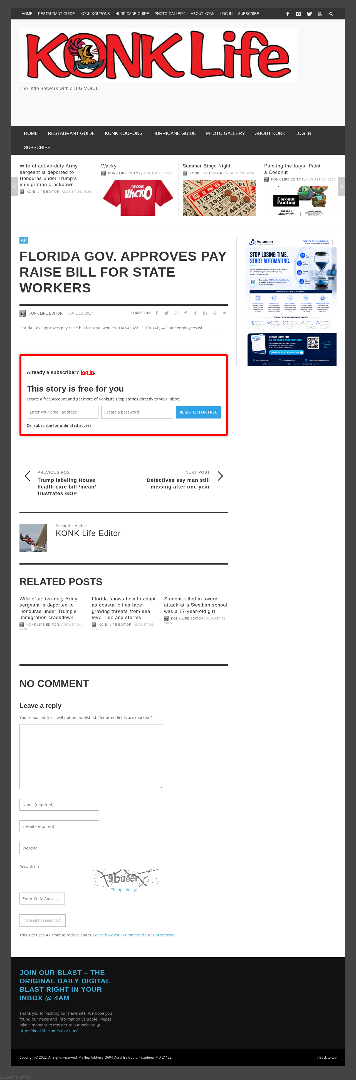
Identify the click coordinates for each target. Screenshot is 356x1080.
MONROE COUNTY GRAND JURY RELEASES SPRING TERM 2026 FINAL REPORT (297, 172)
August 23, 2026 (77, 173)
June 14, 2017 (80, 313)
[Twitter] (309, 13)
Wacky (28, 166)
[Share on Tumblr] (195, 313)
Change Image (123, 889)
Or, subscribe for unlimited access (59, 425)
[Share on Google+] (176, 313)
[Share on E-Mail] (224, 313)
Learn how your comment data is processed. (134, 935)
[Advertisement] (235, 104)
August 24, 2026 (321, 185)
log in (87, 372)
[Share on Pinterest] (185, 313)
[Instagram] (298, 13)
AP (24, 240)
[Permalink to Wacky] (56, 198)
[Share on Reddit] (214, 313)
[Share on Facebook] (156, 313)
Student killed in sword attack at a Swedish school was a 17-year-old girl (195, 605)
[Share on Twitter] (166, 313)
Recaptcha (29, 866)
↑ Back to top (327, 1057)
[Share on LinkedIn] (205, 313)
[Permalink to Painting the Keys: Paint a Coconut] (219, 201)
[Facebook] (287, 13)
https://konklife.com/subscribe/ (48, 1030)
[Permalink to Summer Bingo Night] (138, 198)
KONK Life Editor (43, 173)
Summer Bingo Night (126, 166)
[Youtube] (319, 13)
